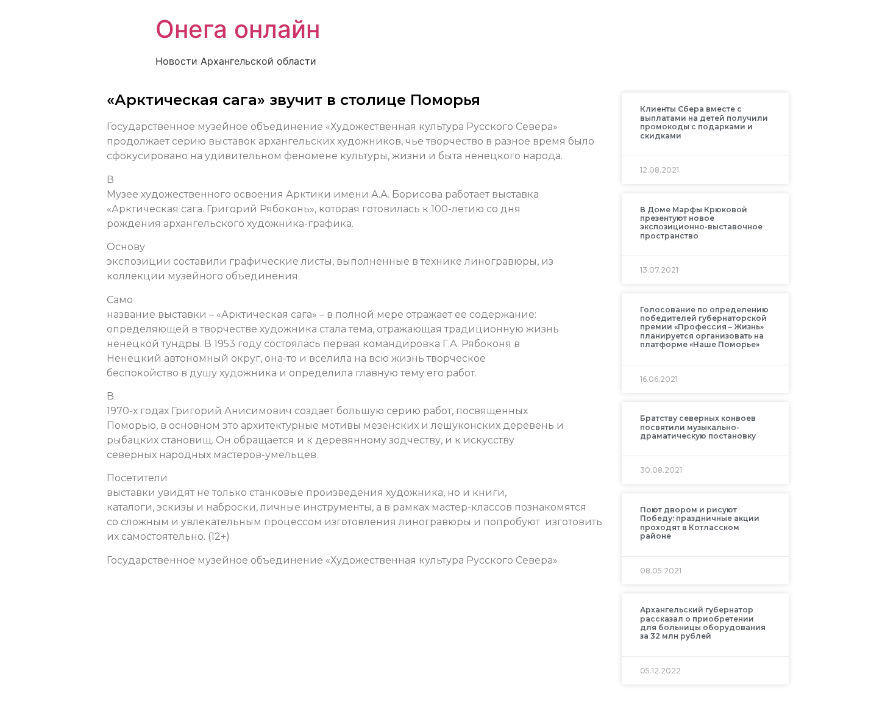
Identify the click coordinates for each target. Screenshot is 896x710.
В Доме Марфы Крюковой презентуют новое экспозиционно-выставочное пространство (701, 222)
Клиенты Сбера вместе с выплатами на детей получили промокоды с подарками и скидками (704, 122)
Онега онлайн (237, 29)
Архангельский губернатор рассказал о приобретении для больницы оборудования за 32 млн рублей (703, 622)
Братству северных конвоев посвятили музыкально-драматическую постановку (698, 427)
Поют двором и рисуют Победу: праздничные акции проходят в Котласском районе (699, 522)
